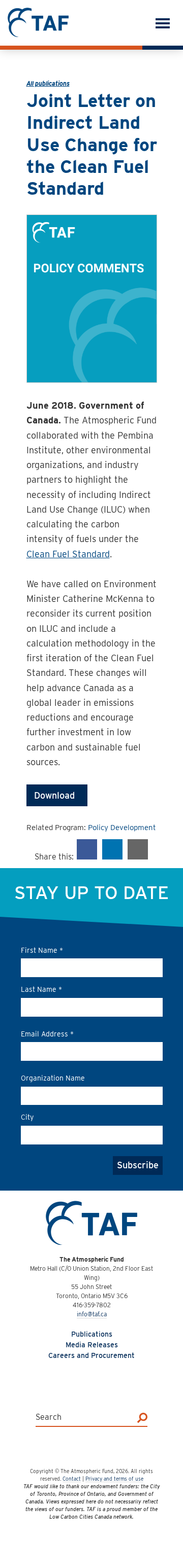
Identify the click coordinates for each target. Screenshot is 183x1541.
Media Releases (92, 1345)
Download (57, 795)
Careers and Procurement (91, 1355)
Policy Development (122, 827)
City (27, 1117)
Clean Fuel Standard (68, 554)
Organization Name (53, 1078)
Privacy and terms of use (114, 1479)
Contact (72, 1479)
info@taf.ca (92, 1314)
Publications (91, 1334)
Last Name (41, 989)
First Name (42, 950)
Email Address (47, 1034)
